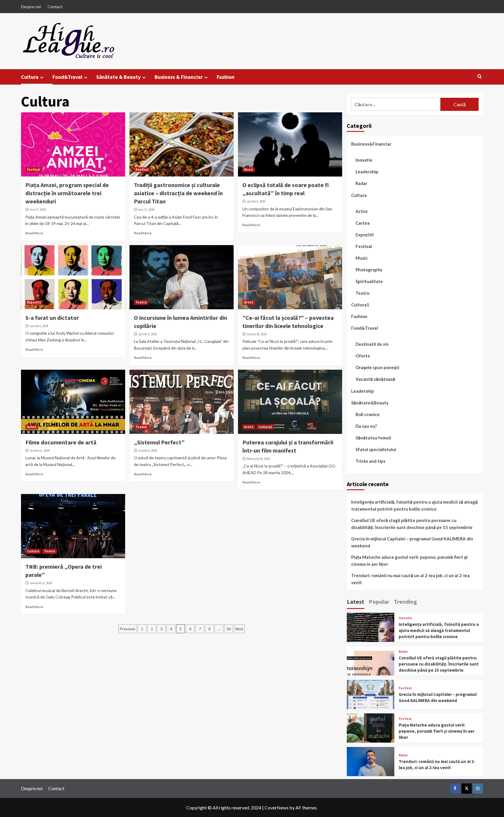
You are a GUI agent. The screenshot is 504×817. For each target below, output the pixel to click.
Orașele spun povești (377, 367)
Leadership (367, 171)
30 (229, 628)
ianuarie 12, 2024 (41, 583)
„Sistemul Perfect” (159, 442)
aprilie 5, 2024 (256, 201)
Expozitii (34, 302)
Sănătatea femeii (373, 437)
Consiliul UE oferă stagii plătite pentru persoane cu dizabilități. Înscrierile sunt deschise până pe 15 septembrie (412, 524)
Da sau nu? (366, 426)
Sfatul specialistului (376, 449)
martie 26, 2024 (257, 334)
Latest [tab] (355, 601)
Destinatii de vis (372, 344)
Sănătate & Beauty (118, 77)
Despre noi (31, 6)
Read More (34, 233)
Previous (127, 628)
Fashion (226, 77)
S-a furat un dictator (52, 317)
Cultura (29, 77)
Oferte (363, 355)
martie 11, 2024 (40, 450)
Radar (361, 183)
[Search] (479, 76)
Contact (55, 6)
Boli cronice (368, 414)
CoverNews (276, 807)
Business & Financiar (179, 77)
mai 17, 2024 (38, 209)
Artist (248, 302)
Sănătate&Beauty (369, 402)
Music (248, 169)
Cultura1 (265, 427)
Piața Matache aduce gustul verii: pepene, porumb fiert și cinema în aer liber (409, 560)
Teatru (141, 302)
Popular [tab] (379, 601)
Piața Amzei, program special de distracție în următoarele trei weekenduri (67, 193)
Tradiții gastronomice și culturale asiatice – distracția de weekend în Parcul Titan (178, 193)
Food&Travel (67, 77)
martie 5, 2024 (147, 450)
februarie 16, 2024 (258, 459)
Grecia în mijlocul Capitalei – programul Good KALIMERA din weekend (412, 542)
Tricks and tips (370, 461)
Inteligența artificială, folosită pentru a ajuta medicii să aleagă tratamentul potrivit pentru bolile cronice (414, 505)
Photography (369, 269)
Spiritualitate (369, 281)
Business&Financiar (371, 143)
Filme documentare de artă (61, 442)
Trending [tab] (405, 601)
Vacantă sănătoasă (375, 379)
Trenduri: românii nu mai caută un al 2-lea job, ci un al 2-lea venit (410, 579)
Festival (33, 169)
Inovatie (364, 160)
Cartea (363, 223)
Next (239, 628)
